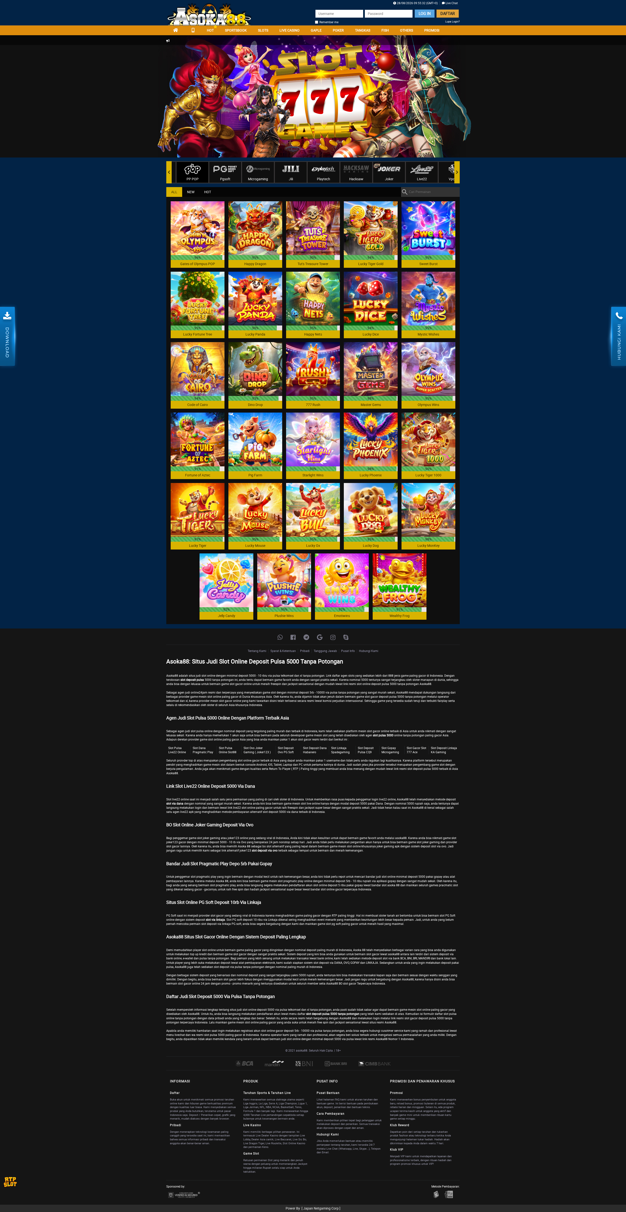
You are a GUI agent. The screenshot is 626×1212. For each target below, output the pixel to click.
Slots (263, 30)
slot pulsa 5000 (383, 735)
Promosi (431, 30)
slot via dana (174, 803)
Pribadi (305, 651)
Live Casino (289, 30)
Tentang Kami (257, 651)
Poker (338, 30)
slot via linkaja (215, 919)
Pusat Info (348, 651)
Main (197, 228)
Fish (385, 30)
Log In (425, 13)
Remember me (328, 22)
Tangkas (362, 30)
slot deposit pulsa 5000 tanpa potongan (332, 1014)
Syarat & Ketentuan (283, 651)
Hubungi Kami (368, 651)
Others (406, 30)
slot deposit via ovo (265, 850)
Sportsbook (236, 30)
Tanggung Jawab (325, 651)
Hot (210, 30)
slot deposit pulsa (192, 680)
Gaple (316, 30)
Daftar (447, 13)
